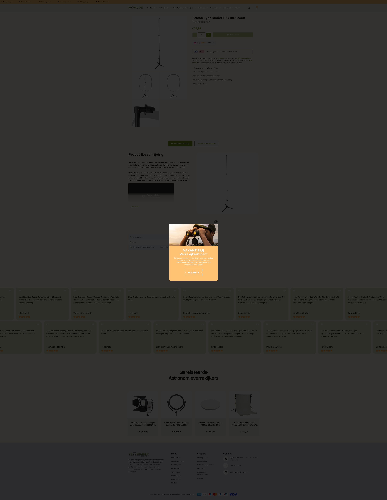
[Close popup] (216, 221)
